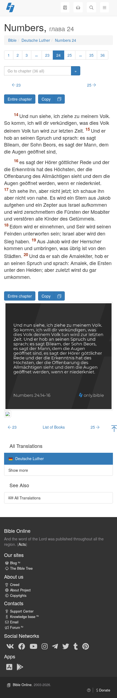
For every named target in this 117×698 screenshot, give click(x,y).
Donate (104, 690)
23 (47, 55)
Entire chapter (20, 99)
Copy (46, 99)
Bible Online (22, 684)
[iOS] (9, 666)
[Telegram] (55, 646)
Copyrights (18, 595)
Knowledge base (24, 616)
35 (91, 55)
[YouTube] (33, 646)
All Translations (27, 498)
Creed (14, 584)
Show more (18, 470)
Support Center (21, 611)
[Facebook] (21, 646)
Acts (22, 544)
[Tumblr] (75, 646)
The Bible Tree (21, 568)
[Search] (91, 7)
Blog (15, 562)
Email (14, 622)
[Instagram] (45, 646)
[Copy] (59, 99)
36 (102, 55)
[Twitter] (65, 646)
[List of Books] (65, 7)
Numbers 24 (65, 40)
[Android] (20, 666)
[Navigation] (104, 7)
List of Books (54, 427)
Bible (12, 40)
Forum (16, 627)
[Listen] (78, 7)
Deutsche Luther (35, 40)
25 (69, 55)
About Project (20, 590)
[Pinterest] (85, 646)
